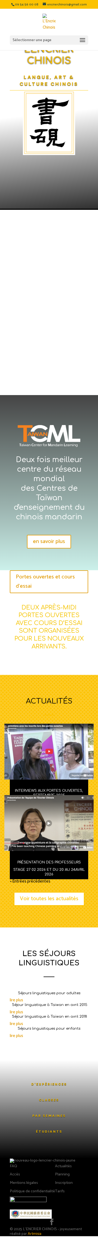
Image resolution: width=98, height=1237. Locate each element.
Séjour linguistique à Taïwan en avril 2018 (49, 1016)
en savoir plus (49, 541)
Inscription (64, 1183)
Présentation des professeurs (49, 862)
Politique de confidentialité (32, 1191)
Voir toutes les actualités (49, 898)
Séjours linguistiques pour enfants (49, 1028)
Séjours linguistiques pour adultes (49, 993)
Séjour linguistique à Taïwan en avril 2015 (49, 1005)
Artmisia (34, 1234)
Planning (62, 1174)
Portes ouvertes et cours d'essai (45, 581)
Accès (15, 1174)
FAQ (13, 1166)
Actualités (63, 1166)
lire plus (16, 1000)
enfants (55, 350)
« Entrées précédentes (30, 881)
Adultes (16, 350)
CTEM (20, 332)
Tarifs (60, 1191)
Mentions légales (24, 1183)
